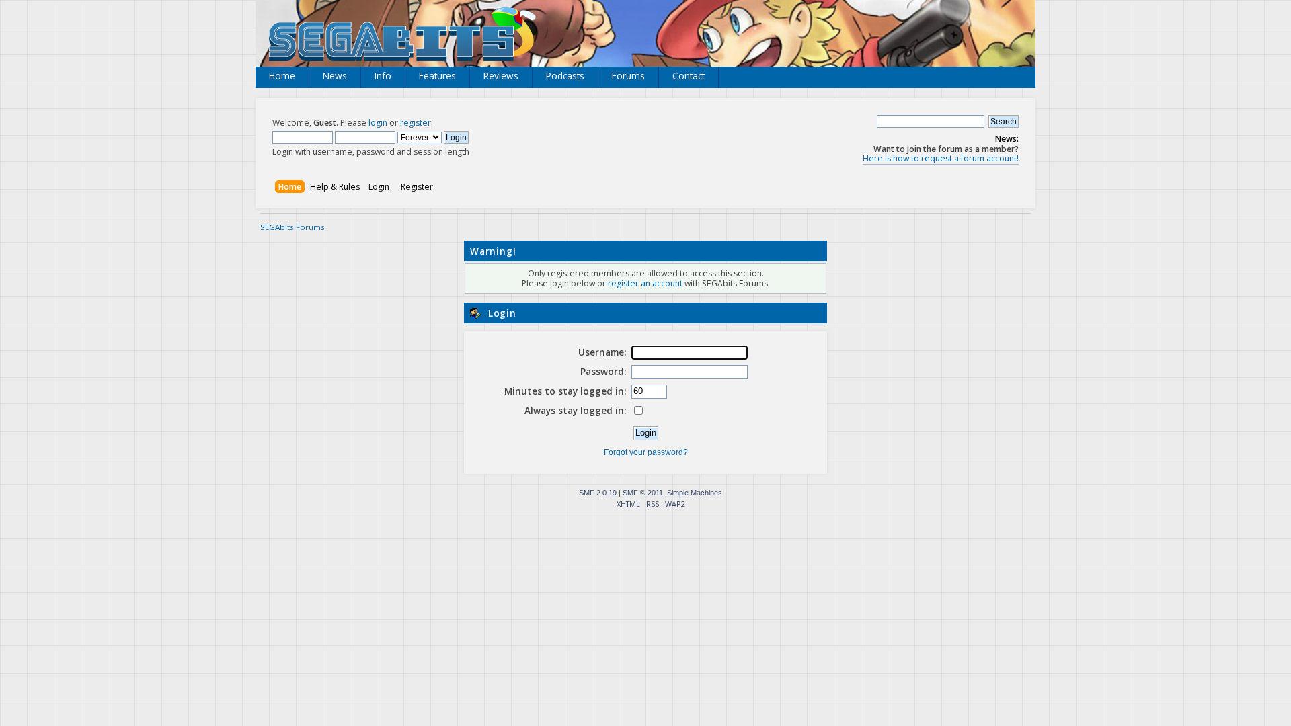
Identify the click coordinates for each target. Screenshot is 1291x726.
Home (282, 75)
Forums (628, 75)
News (335, 75)
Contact (688, 75)
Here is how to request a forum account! (941, 158)
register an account (645, 283)
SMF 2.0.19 (598, 493)
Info (383, 75)
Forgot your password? (646, 452)
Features (437, 75)
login (377, 122)
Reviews (500, 75)
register (415, 122)
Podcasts (565, 75)
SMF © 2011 (643, 493)
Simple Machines (694, 493)
